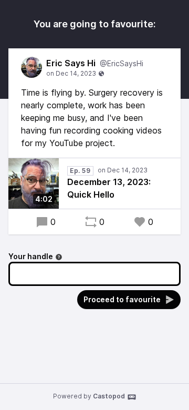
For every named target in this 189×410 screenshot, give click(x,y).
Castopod (109, 396)
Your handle (30, 256)
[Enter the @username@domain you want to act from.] (58, 257)
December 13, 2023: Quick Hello (109, 188)
